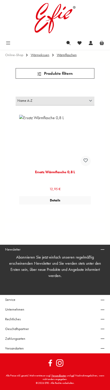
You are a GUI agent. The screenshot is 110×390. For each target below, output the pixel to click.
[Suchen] (68, 42)
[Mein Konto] (90, 42)
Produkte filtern (58, 73)
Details (55, 200)
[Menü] (8, 42)
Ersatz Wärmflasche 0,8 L (55, 172)
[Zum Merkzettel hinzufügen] (86, 161)
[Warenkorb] (101, 42)
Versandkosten (58, 375)
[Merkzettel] (79, 42)
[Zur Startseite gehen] (55, 18)
